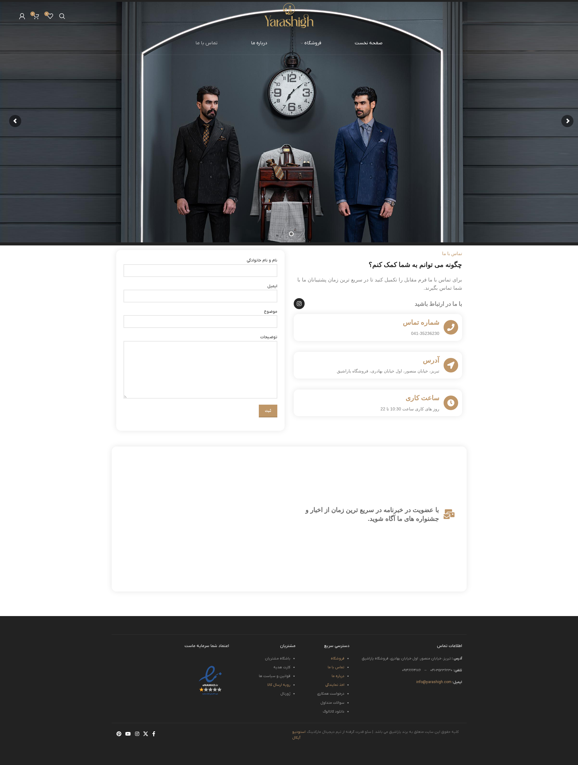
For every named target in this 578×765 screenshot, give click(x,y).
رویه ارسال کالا (278, 684)
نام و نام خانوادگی (262, 260)
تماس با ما (336, 667)
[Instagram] (299, 303)
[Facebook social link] (153, 734)
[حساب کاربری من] (22, 16)
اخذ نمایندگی (334, 684)
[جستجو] (62, 16)
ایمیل (272, 286)
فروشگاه (337, 658)
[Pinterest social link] (119, 734)
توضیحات (268, 337)
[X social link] (145, 734)
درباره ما (338, 676)
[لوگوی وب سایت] (289, 16)
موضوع (270, 312)
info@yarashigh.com (439, 682)
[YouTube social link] (128, 734)
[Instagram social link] (137, 734)
